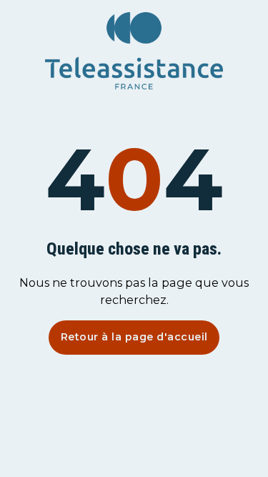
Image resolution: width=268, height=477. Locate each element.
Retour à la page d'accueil (134, 336)
